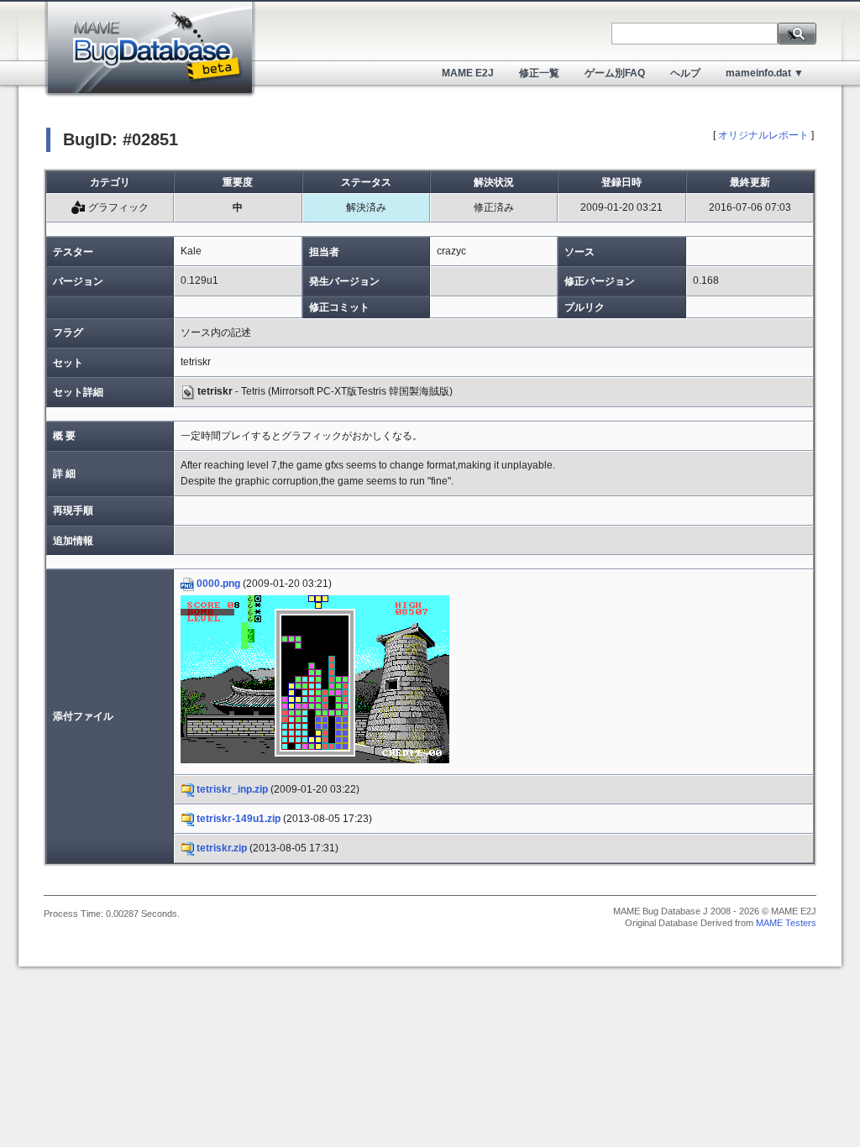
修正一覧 (539, 73)
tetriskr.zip (222, 848)
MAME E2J (468, 73)
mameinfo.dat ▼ (765, 73)
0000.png (218, 583)
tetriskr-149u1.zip (239, 819)
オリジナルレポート (763, 135)
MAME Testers (786, 923)
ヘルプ (685, 73)
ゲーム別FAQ (615, 73)
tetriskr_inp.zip (232, 789)
